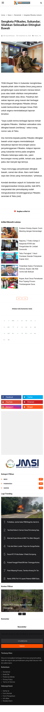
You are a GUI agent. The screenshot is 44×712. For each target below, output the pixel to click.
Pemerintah (8, 483)
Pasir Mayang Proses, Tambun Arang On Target (24, 570)
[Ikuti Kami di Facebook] (11, 397)
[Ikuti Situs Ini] (33, 407)
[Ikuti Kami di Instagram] (11, 407)
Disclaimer (6, 672)
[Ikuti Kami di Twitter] (33, 397)
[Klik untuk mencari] (41, 3)
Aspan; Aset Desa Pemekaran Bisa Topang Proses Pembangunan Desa (31, 281)
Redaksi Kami (7, 701)
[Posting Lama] (25, 298)
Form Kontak (7, 693)
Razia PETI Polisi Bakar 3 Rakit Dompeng (21, 554)
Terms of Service (9, 682)
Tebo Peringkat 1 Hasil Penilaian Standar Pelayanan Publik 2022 (30, 256)
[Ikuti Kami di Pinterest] (33, 402)
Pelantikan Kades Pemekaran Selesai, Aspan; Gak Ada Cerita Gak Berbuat (30, 269)
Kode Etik (6, 674)
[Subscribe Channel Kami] (11, 402)
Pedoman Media (9, 677)
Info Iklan (6, 698)
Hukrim (6, 488)
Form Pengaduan (9, 696)
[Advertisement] (22, 433)
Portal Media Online (22, 708)
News (37, 36)
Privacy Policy (8, 679)
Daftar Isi (6, 691)
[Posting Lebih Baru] (18, 298)
